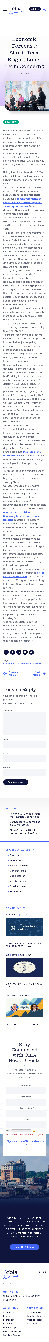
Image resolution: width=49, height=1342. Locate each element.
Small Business (18, 886)
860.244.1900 (9, 1299)
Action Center (34, 1312)
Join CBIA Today (24, 1247)
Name (6, 739)
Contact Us (8, 1312)
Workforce (15, 891)
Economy (15, 855)
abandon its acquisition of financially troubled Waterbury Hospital (21, 516)
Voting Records (34, 1319)
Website (6, 767)
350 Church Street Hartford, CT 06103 (21, 1296)
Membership (9, 1327)
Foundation (8, 1319)
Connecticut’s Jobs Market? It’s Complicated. (25, 823)
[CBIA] (15, 11)
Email (6, 753)
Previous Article (13, 673)
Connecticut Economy (29, 663)
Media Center (17, 875)
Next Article (36, 673)
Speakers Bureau (11, 1335)
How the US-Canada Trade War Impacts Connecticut (25, 815)
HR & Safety (16, 860)
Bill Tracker (32, 1323)
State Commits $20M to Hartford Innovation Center (25, 832)
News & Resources (12, 1331)
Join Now (35, 9)
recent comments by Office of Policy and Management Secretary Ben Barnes (22, 202)
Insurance (8, 1323)
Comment (8, 710)
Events (6, 1316)
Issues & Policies (19, 865)
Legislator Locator (36, 1316)
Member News (18, 881)
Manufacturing (18, 870)
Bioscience (8, 663)
